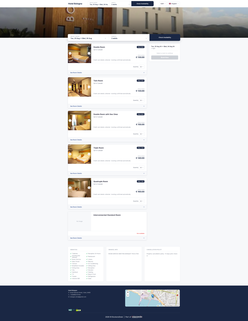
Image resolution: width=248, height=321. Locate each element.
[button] (152, 296)
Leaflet (160, 305)
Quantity (135, 66)
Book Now (165, 57)
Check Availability (142, 3)
